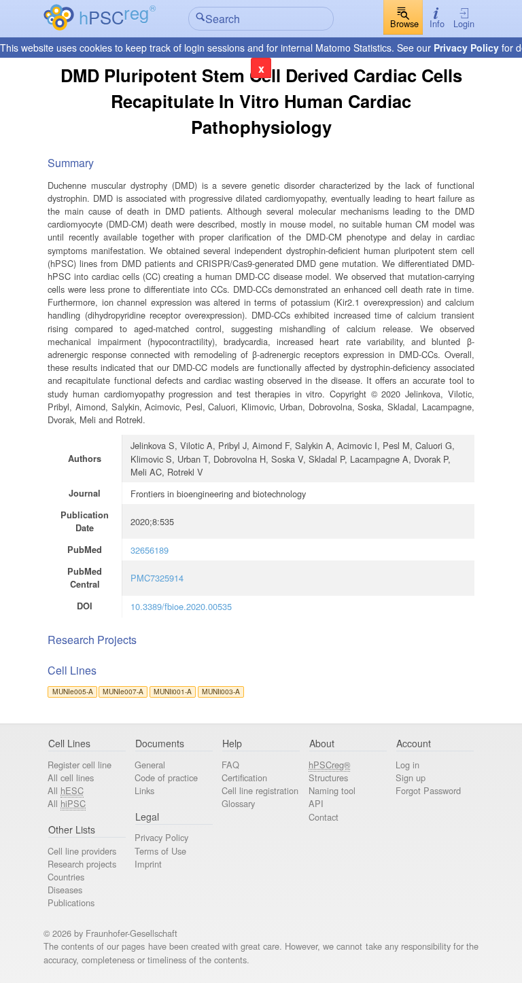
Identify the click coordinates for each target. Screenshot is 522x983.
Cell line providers (82, 850)
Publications (71, 902)
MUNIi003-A (221, 691)
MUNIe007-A (123, 691)
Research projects (82, 863)
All (66, 790)
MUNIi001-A (173, 691)
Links (144, 790)
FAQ (230, 764)
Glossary (238, 803)
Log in (407, 764)
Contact (323, 816)
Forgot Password (428, 790)
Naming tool (332, 790)
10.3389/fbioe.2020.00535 (181, 606)
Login (463, 23)
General (150, 764)
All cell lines (71, 777)
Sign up (410, 777)
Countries (66, 876)
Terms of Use (160, 850)
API (316, 803)
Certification (244, 777)
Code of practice (166, 777)
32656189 (149, 549)
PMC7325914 (157, 577)
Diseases (65, 889)
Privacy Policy (466, 47)
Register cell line (79, 764)
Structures (328, 777)
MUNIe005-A (72, 691)
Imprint (148, 863)
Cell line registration (260, 790)
